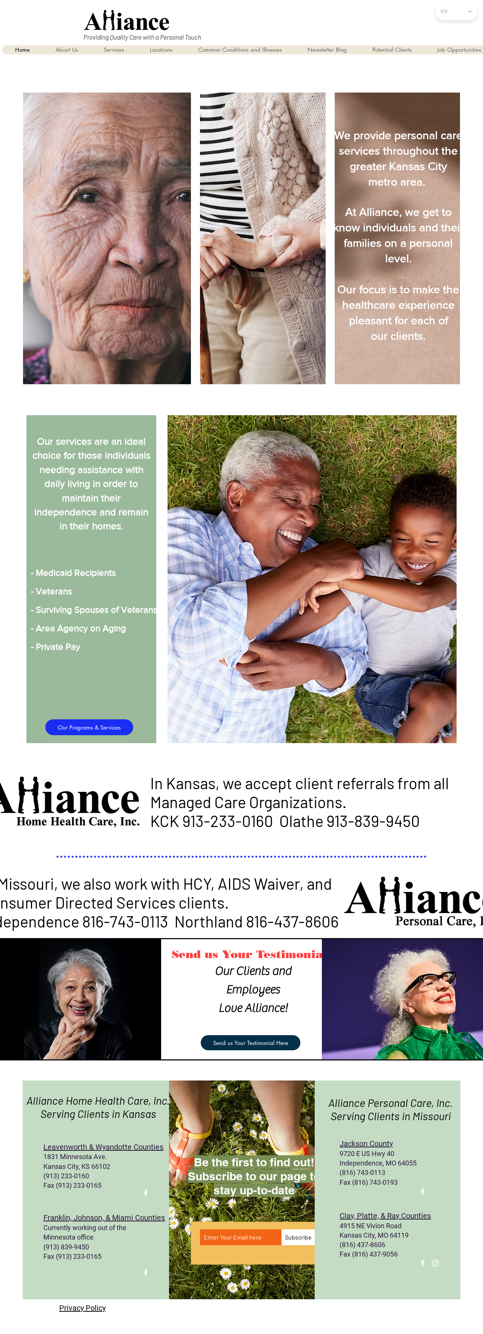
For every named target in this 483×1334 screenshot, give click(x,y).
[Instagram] (435, 1263)
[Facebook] (145, 1193)
